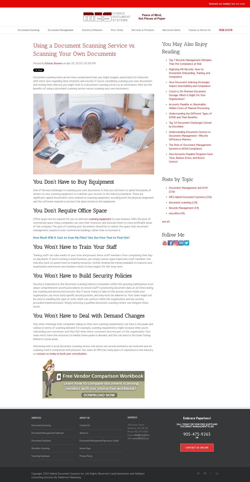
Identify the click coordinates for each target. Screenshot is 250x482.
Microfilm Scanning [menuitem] (40, 448)
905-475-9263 (238, 4)
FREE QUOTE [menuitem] (225, 30)
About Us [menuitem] (85, 418)
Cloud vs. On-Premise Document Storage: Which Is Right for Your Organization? (187, 95)
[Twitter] (197, 473)
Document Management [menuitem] (60, 30)
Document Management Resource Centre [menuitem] (99, 440)
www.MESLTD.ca (140, 438)
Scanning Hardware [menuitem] (40, 456)
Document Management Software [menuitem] (47, 433)
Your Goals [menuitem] (117, 30)
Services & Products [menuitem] (143, 30)
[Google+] (209, 473)
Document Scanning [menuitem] (28, 30)
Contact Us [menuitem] (85, 425)
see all (166, 221)
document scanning (183, 202)
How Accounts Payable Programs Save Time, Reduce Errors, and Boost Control (191, 157)
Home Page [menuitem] (85, 448)
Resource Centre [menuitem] (171, 30)
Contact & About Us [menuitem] (200, 30)
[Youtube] (203, 473)
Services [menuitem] (36, 418)
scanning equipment (100, 219)
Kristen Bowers (54, 63)
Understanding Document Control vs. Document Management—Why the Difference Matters (190, 135)
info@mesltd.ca (141, 435)
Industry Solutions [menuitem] (92, 30)
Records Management (184, 207)
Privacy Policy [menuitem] (86, 456)
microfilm (177, 213)
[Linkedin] (216, 473)
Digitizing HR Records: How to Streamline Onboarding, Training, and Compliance (189, 72)
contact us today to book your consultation (62, 353)
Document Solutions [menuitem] (41, 440)
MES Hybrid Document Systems (190, 197)
